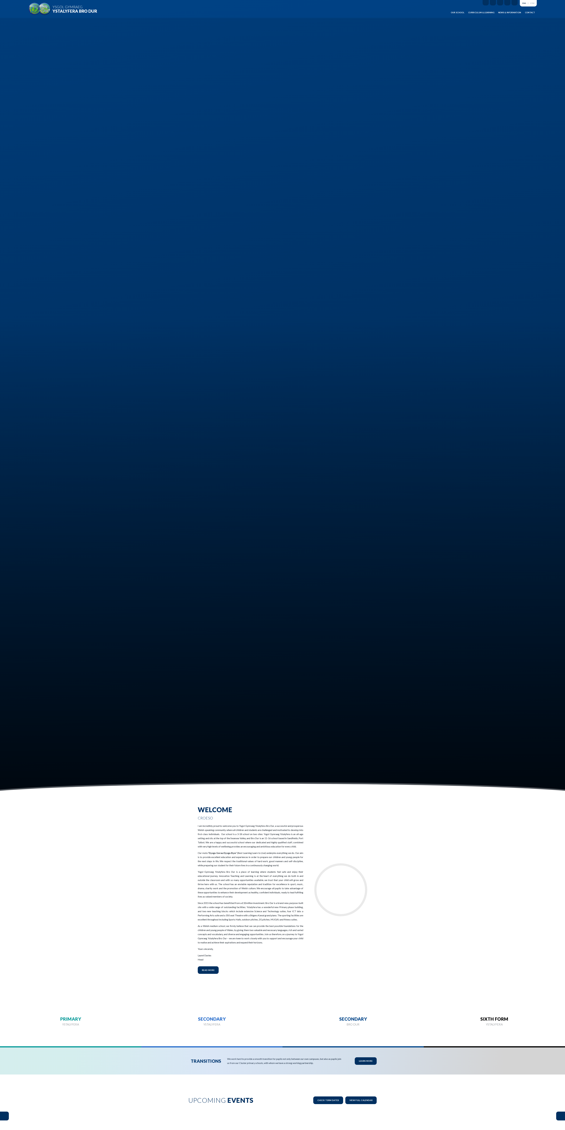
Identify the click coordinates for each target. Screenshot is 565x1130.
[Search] (514, 2)
